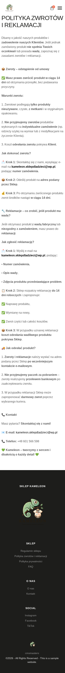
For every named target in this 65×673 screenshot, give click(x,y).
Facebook (30, 620)
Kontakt (30, 593)
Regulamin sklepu (31, 550)
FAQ (30, 566)
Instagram (30, 615)
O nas (30, 588)
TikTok (30, 625)
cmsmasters (32, 653)
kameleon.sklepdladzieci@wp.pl (36, 432)
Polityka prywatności (30, 561)
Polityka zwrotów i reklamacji (30, 556)
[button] (55, 657)
